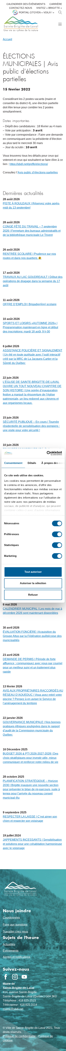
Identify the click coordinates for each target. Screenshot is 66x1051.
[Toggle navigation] (60, 24)
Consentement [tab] (13, 462)
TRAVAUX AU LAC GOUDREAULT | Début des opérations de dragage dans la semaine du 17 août (32, 281)
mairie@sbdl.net (13, 1008)
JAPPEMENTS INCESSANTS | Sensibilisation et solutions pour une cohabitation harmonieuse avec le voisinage (32, 844)
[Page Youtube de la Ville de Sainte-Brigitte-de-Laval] (24, 977)
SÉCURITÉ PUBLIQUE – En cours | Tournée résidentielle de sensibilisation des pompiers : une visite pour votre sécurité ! (31, 426)
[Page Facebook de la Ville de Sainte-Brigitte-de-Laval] (5, 977)
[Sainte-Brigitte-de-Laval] (20, 24)
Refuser (33, 594)
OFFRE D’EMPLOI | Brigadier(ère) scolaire (29, 304)
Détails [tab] (31, 462)
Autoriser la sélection (33, 583)
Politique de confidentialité (19, 1036)
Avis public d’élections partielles (38, 172)
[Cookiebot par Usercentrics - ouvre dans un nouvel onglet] (47, 453)
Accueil (7, 39)
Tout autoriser (33, 571)
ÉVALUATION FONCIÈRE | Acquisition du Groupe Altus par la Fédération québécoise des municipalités (32, 636)
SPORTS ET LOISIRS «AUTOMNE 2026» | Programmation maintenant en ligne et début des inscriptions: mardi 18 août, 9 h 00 (30, 327)
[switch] (57, 534)
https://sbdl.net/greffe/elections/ (29, 164)
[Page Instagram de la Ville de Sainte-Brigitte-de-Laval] (15, 977)
